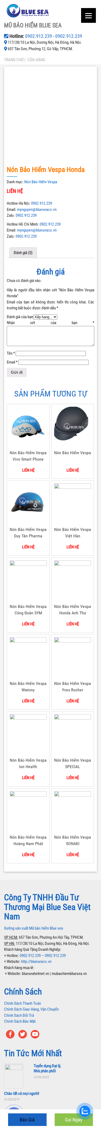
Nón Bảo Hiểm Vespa (40, 181)
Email (12, 362)
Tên (11, 353)
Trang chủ (13, 59)
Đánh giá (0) (23, 252)
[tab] (23, 252)
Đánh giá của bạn (20, 316)
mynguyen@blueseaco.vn (37, 209)
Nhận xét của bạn (50, 322)
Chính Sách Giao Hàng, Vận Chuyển (31, 1009)
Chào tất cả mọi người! (21, 1093)
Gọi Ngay (73, 1119)
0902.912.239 (39, 36)
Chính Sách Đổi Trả (19, 1015)
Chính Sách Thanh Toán (22, 1003)
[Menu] (88, 15)
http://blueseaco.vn (36, 961)
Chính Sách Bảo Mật (20, 1021)
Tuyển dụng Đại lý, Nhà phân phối (47, 1068)
